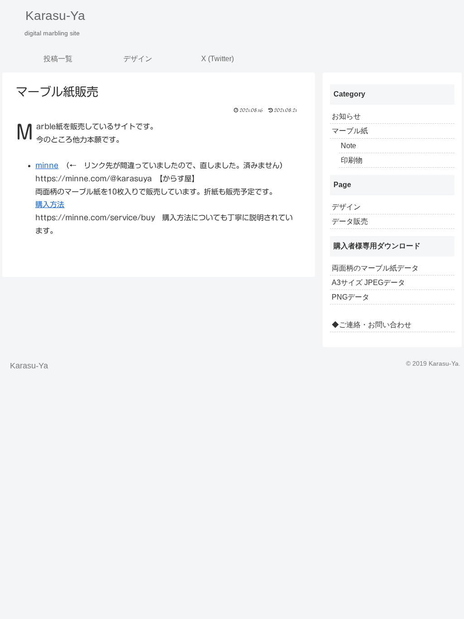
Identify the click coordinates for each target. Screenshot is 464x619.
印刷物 (351, 160)
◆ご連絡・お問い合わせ (371, 325)
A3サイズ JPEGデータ (368, 282)
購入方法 (49, 204)
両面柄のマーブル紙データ (375, 268)
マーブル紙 (350, 131)
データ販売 (350, 221)
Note (348, 146)
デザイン (346, 207)
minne (46, 165)
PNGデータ (350, 297)
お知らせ (346, 116)
